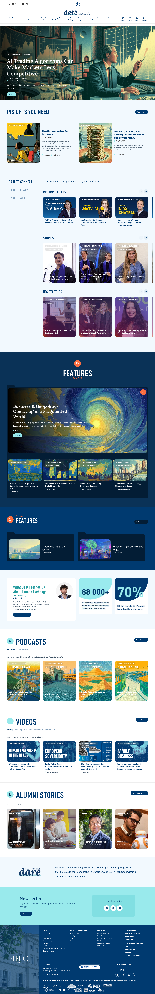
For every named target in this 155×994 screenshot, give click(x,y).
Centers (72, 941)
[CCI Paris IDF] (89, 966)
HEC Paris (46, 933)
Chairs (72, 938)
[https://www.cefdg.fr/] (61, 990)
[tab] (20, 181)
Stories (45, 943)
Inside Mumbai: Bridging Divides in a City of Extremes (58, 695)
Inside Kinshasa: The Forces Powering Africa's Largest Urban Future (130, 694)
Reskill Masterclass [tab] (36, 730)
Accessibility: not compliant (101, 980)
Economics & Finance (31, 19)
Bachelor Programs (103, 936)
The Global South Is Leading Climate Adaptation (128, 484)
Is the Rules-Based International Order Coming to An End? (58, 766)
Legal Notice (47, 980)
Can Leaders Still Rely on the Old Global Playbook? (60, 484)
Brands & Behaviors (111, 19)
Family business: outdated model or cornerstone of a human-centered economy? (129, 766)
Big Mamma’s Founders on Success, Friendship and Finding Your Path (93, 276)
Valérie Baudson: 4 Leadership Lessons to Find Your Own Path (59, 221)
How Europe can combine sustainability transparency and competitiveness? (95, 766)
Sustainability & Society (15, 19)
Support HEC (129, 937)
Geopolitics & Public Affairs (94, 19)
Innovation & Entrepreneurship (74, 19)
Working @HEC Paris (132, 933)
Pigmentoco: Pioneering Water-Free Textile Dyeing (131, 331)
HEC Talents (47, 946)
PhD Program (101, 941)
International (47, 938)
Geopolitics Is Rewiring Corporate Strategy (90, 484)
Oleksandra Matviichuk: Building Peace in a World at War (93, 222)
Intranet (128, 952)
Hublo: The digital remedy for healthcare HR (58, 331)
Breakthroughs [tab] (24, 650)
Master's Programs (103, 933)
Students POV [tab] (50, 730)
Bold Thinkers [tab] (12, 650)
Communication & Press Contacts (54, 948)
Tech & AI (43, 19)
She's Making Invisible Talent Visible (130, 277)
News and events (131, 930)
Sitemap (113, 980)
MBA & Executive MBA (104, 938)
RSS (90, 980)
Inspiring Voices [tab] (21, 730)
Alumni (127, 946)
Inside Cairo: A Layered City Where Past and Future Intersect (93, 694)
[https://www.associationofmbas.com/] (75, 990)
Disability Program (49, 951)
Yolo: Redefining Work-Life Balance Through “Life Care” (93, 331)
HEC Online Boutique (132, 956)
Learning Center (131, 949)
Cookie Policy (69, 980)
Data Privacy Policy (58, 980)
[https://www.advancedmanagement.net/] (107, 986)
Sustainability (47, 941)
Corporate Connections (134, 943)
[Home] (77, 3)
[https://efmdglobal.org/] (100, 990)
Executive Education (103, 943)
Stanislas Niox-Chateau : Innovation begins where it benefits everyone (129, 222)
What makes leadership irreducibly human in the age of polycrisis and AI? (23, 766)
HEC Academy (101, 946)
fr (27, 4)
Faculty (72, 936)
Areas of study (74, 933)
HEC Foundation (48, 936)
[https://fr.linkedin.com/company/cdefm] (48, 990)
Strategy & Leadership (56, 19)
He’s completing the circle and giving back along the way (58, 277)
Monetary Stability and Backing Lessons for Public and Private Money (129, 134)
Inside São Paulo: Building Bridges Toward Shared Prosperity (20, 694)
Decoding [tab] (10, 730)
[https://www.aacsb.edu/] (89, 990)
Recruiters (129, 940)
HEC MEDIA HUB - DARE (123, 965)
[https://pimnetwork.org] (71, 986)
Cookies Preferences (81, 980)
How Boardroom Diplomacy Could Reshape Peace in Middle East (24, 486)
